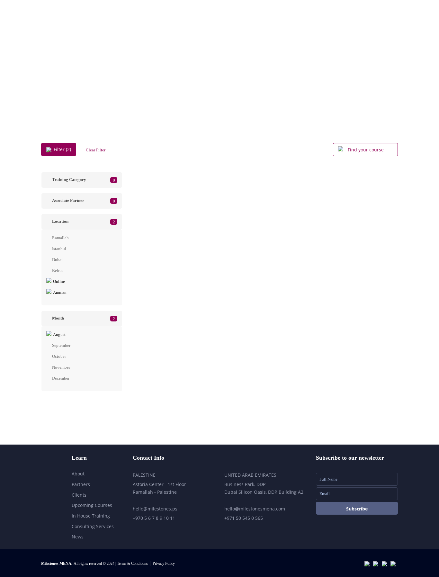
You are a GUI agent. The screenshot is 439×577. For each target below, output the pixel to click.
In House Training (91, 516)
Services (286, 26)
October (59, 356)
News (78, 537)
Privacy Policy (164, 563)
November (61, 367)
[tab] (81, 180)
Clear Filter (95, 150)
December (60, 378)
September (61, 345)
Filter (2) (62, 149)
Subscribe (357, 509)
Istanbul (59, 248)
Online (59, 281)
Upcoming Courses (332, 26)
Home (225, 26)
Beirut (57, 270)
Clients (79, 495)
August (59, 334)
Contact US (381, 26)
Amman (60, 292)
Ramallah (60, 237)
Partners (81, 484)
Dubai (57, 259)
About (254, 26)
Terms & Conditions (133, 563)
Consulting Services (93, 526)
